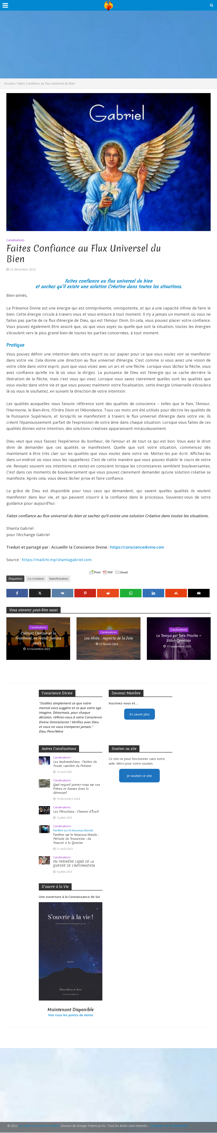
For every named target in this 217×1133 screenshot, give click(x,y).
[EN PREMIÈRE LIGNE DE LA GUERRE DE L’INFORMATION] (44, 860)
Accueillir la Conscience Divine (38, 1126)
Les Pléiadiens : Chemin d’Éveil (76, 812)
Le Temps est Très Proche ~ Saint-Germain (178, 638)
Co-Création (36, 579)
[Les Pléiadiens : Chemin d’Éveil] (44, 810)
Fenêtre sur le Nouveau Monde (73, 830)
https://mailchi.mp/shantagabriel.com (57, 559)
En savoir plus (139, 714)
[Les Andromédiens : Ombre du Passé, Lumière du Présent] (44, 760)
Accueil (9, 83)
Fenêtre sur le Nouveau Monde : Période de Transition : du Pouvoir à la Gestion (76, 839)
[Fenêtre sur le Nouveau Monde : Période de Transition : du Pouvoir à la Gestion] (44, 828)
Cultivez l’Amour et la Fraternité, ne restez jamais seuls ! (38, 638)
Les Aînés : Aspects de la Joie (108, 638)
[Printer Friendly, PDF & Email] (108, 572)
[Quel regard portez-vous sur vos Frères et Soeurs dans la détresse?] (44, 783)
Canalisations (15, 240)
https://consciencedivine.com (137, 547)
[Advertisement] (108, 44)
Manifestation (58, 579)
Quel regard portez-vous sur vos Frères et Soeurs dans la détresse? (76, 789)
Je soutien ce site (139, 775)
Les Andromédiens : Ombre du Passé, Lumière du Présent (75, 764)
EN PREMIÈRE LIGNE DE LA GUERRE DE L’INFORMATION (74, 864)
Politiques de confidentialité (169, 1126)
